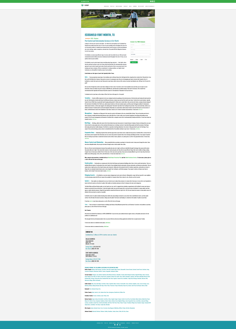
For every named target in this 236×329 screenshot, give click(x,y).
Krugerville (130, 301)
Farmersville (122, 283)
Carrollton (104, 269)
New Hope (102, 285)
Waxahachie (132, 308)
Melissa (90, 285)
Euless (144, 274)
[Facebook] (150, 1)
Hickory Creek (115, 301)
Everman (147, 274)
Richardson (96, 271)
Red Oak (127, 308)
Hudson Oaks (103, 292)
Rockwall (94, 289)
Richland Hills (105, 278)
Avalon (92, 308)
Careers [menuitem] (135, 6)
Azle (97, 274)
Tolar (108, 295)
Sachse (104, 271)
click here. (94, 119)
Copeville (111, 283)
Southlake (125, 278)
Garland (134, 269)
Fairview (118, 283)
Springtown (111, 292)
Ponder (121, 303)
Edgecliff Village (138, 274)
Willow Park (122, 292)
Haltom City (113, 276)
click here (123, 153)
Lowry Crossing (143, 283)
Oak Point (110, 303)
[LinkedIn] (152, 1)
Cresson (94, 295)
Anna (95, 283)
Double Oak (144, 299)
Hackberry (103, 301)
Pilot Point (114, 303)
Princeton (112, 285)
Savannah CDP (148, 303)
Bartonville (100, 299)
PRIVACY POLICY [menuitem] (135, 323)
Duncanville (123, 269)
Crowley (122, 274)
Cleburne (102, 311)
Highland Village (121, 301)
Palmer (124, 308)
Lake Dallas (138, 301)
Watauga (135, 278)
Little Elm (101, 303)
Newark (145, 276)
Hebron (109, 301)
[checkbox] (142, 59)
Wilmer (116, 271)
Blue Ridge (99, 283)
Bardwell (95, 308)
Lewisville (91, 303)
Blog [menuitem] (130, 6)
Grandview (110, 311)
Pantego (92, 278)
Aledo (93, 292)
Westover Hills (145, 278)
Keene (117, 311)
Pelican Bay (97, 278)
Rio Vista (124, 311)
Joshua (114, 311)
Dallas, (114, 283)
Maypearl (112, 308)
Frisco (127, 283)
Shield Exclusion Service (131, 157)
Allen (93, 283)
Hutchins (144, 269)
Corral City (127, 299)
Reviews (96, 38)
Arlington (94, 274)
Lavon (138, 283)
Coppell (112, 269)
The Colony (98, 304)
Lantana (86, 303)
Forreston (105, 308)
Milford (120, 308)
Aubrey (96, 299)
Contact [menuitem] (126, 6)
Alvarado (94, 311)
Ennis (99, 308)
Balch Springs (98, 269)
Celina (107, 283)
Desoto (118, 269)
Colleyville (118, 274)
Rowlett (100, 271)
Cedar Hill (108, 269)
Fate (90, 289)
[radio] (136, 60)
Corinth (123, 299)
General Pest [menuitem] (100, 323)
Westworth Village (88, 280)
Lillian (120, 311)
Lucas (148, 283)
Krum (134, 301)
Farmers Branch (129, 269)
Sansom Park (120, 278)
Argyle (93, 299)
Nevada (97, 285)
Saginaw (115, 278)
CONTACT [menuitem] (128, 323)
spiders (91, 201)
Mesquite (91, 271)
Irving (148, 269)
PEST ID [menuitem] (106, 323)
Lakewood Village (144, 301)
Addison (93, 269)
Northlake (105, 303)
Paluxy (105, 295)
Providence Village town (132, 303)
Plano (108, 285)
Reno (101, 278)
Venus (127, 311)
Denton (140, 299)
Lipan (102, 295)
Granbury (99, 295)
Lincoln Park (95, 303)
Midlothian (116, 308)
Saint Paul (134, 285)
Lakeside (132, 276)
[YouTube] (154, 1)
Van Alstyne (138, 285)
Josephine (134, 283)
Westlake (139, 278)
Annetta (96, 292)
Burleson (114, 274)
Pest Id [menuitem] (111, 6)
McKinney (87, 285)
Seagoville (108, 271)
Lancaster (87, 271)
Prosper (116, 285)
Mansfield (142, 276)
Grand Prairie (139, 269)
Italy (109, 308)
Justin (126, 301)
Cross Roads (132, 299)
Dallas (115, 269)
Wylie (146, 285)
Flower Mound (87, 276)
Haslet (118, 276)
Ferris (102, 308)
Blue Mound (109, 274)
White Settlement (96, 280)
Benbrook (105, 274)
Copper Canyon (118, 299)
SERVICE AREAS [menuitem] (112, 323)
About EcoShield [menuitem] (149, 6)
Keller (124, 276)
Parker (105, 285)
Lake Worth (136, 276)
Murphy (94, 285)
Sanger (142, 303)
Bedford (100, 274)
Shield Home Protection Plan (114, 157)
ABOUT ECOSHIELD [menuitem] (121, 323)
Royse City (125, 285)
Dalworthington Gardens (130, 274)
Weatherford (117, 292)
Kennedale (127, 276)
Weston (143, 285)
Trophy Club (130, 278)
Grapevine (109, 276)
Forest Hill (93, 276)
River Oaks (111, 278)
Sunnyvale (113, 271)
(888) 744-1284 (86, 1)
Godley (106, 311)
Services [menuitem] (106, 6)
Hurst (121, 276)
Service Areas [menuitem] (119, 6)
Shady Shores (87, 304)
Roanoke (139, 303)
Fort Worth (98, 276)
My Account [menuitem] (141, 6)
